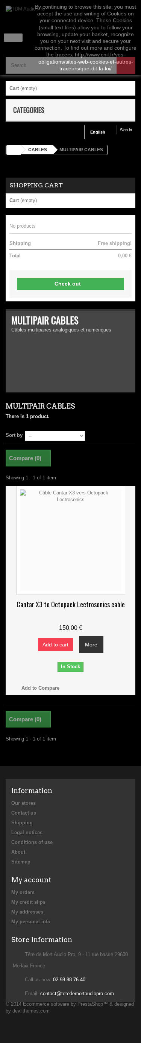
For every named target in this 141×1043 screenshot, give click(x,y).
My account (31, 880)
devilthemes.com (31, 1011)
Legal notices (26, 832)
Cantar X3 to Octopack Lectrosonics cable (71, 604)
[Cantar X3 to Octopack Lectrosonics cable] (70, 540)
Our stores (23, 803)
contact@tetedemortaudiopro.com (77, 993)
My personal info (30, 921)
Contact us (23, 813)
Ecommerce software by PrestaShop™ (65, 1004)
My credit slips (28, 902)
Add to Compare (40, 688)
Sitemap (20, 862)
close (13, 38)
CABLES (37, 149)
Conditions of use (32, 842)
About (18, 852)
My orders (23, 892)
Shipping (22, 823)
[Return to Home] (13, 150)
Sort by (14, 435)
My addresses (27, 912)
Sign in (126, 130)
